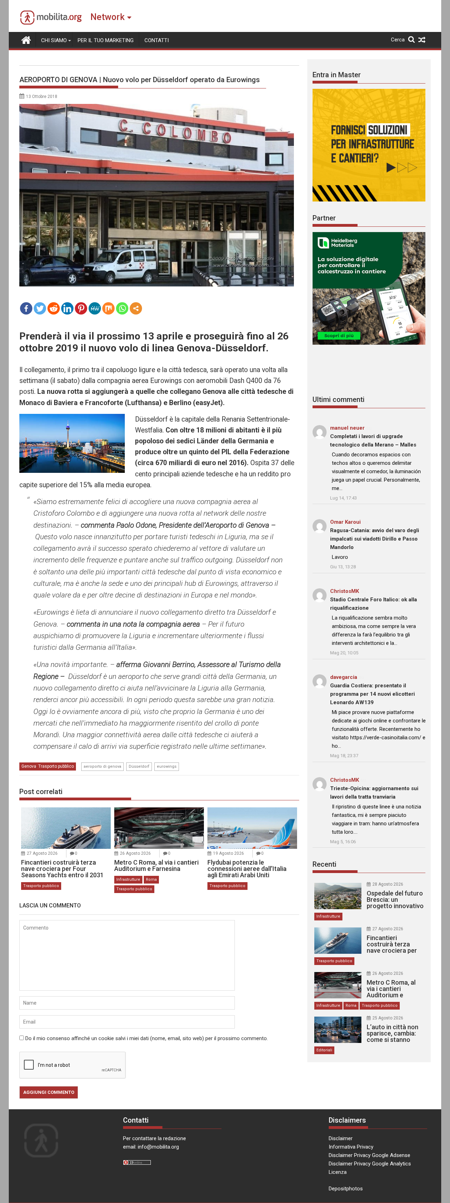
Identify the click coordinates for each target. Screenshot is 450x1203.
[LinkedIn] (67, 308)
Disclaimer (341, 1138)
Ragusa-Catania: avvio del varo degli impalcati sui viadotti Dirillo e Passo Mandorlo (374, 538)
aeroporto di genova (102, 766)
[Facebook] (26, 308)
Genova (28, 766)
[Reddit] (53, 308)
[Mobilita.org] (26, 39)
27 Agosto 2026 (42, 853)
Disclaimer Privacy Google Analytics (370, 1164)
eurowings (166, 766)
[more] (136, 308)
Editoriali (324, 1050)
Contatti (156, 40)
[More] (136, 308)
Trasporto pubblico (56, 766)
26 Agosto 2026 (135, 853)
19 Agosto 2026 (228, 853)
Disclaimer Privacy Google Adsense (369, 1155)
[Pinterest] (81, 308)
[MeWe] (95, 308)
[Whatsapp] (122, 308)
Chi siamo (54, 40)
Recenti (324, 864)
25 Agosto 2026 (387, 1018)
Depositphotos (346, 1188)
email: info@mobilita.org (151, 1147)
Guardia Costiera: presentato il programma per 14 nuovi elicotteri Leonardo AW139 (372, 694)
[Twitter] (40, 308)
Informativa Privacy (351, 1147)
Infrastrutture (128, 879)
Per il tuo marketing (106, 40)
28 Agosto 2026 (387, 884)
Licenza (338, 1172)
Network (107, 17)
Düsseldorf (139, 766)
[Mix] (108, 308)
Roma (151, 879)
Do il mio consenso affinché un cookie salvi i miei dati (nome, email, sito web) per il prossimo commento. (146, 1038)
